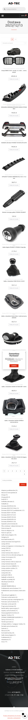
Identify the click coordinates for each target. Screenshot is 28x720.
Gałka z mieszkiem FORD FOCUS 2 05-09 (14, 281)
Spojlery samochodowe (16, 105)
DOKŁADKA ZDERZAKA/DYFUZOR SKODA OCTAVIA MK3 (14, 107)
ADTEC (14, 3)
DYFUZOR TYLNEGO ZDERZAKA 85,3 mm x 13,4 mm (14, 177)
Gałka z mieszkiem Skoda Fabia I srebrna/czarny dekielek (14, 316)
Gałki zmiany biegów (19, 210)
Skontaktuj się (9, 359)
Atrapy (5, 68)
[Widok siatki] (12, 39)
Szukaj (23, 484)
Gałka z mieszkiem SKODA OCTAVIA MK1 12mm (14, 386)
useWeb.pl (21, 710)
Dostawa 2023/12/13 (11, 68)
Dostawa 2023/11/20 (6, 244)
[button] (2, 15)
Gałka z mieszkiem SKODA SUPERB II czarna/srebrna (14, 421)
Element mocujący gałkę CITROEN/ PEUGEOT (14, 212)
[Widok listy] (15, 39)
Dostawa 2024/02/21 (20, 68)
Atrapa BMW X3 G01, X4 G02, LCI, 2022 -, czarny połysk (14, 71)
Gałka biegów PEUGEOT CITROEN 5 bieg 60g (14, 247)
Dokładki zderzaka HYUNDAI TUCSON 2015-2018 (14, 142)
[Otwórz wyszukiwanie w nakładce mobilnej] (14, 9)
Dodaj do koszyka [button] (14, 79)
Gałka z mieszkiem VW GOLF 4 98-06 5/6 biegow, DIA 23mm (14, 457)
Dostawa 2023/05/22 (7, 104)
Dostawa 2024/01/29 (15, 454)
